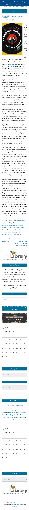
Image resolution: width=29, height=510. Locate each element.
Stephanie (11, 19)
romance (19, 232)
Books (17, 220)
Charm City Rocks (13, 225)
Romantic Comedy (7, 234)
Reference (22, 220)
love (22, 227)
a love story (17, 223)
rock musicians (12, 232)
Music (14, 230)
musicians (20, 230)
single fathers (17, 234)
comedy (21, 225)
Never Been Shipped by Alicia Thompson (14, 415)
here (17, 288)
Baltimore (4, 225)
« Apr (13, 363)
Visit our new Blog (17, 4)
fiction (19, 227)
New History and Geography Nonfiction (14, 412)
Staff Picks (5, 223)
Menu (14, 11)
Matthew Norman (7, 230)
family (14, 227)
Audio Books (11, 220)
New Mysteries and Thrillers (14, 405)
